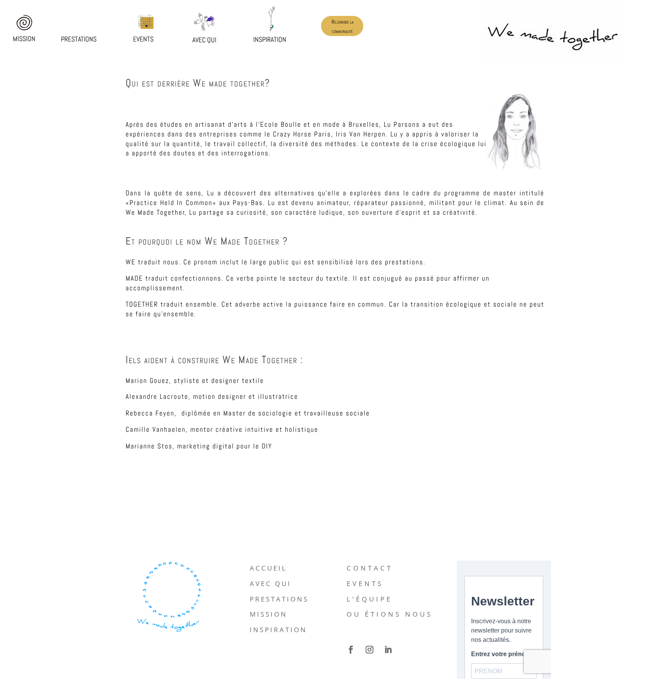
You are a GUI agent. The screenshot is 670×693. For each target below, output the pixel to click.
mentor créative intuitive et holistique (254, 429)
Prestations (279, 599)
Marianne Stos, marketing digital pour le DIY (199, 445)
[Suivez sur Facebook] (351, 649)
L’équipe (369, 599)
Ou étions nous (390, 614)
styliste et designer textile (219, 380)
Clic (24, 21)
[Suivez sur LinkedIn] (388, 649)
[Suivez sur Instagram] (369, 649)
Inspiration (278, 629)
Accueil (268, 568)
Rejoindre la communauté (343, 26)
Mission (268, 614)
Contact (370, 568)
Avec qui (270, 583)
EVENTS (365, 583)
